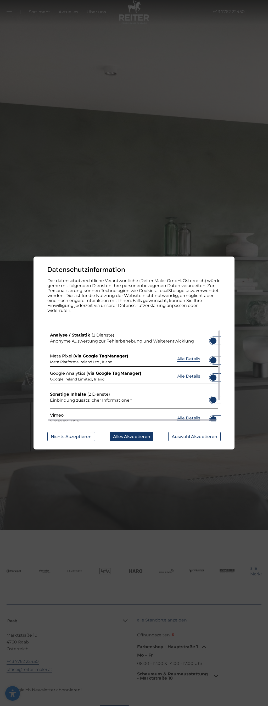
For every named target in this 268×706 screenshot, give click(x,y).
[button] (213, 341)
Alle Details (188, 358)
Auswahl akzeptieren (194, 436)
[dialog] (134, 353)
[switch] (213, 339)
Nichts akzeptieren (71, 436)
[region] (134, 376)
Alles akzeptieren (131, 436)
